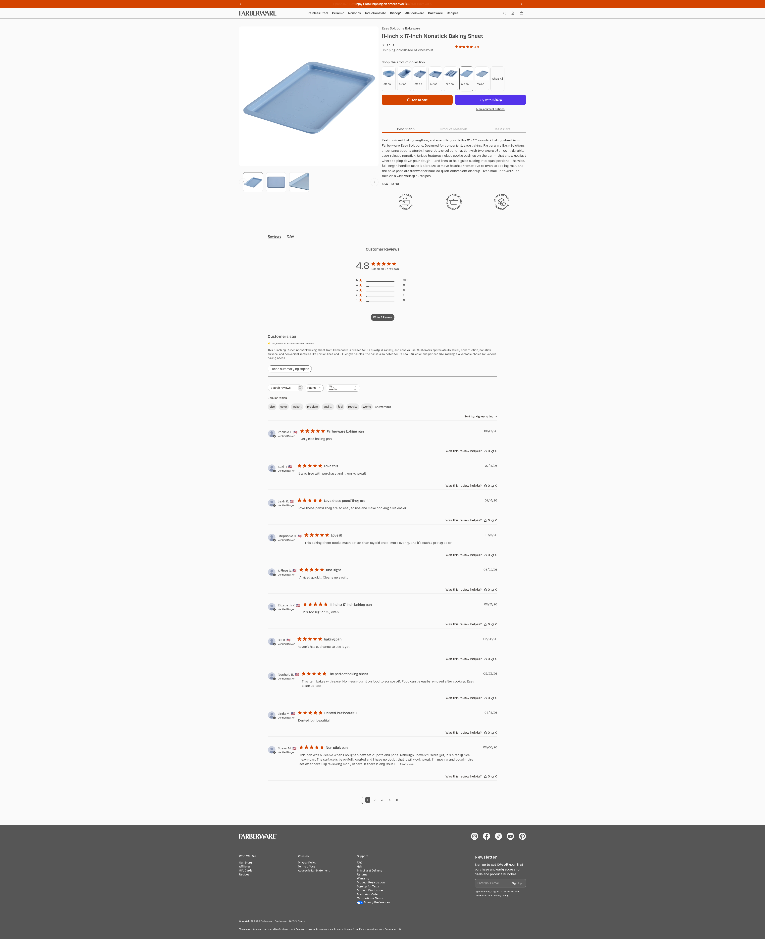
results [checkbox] (352, 406)
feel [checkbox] (340, 406)
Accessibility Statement (314, 870)
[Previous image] (243, 182)
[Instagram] (474, 836)
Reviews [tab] (274, 236)
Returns (362, 874)
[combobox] (314, 388)
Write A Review (382, 317)
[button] (382, 354)
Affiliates (245, 866)
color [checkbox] (283, 406)
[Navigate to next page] (383, 803)
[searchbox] (282, 388)
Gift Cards (245, 870)
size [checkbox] (272, 406)
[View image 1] (253, 182)
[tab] (406, 129)
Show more (383, 407)
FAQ (359, 862)
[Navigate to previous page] (383, 796)
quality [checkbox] (328, 406)
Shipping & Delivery (369, 870)
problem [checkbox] (312, 406)
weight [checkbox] (297, 406)
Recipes (244, 874)
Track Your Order (368, 894)
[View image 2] (276, 182)
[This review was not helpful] (492, 451)
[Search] (504, 13)
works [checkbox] (367, 406)
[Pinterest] (522, 836)
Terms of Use (306, 866)
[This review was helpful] (485, 451)
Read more (407, 764)
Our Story (245, 862)
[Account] (512, 13)
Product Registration (371, 882)
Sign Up (516, 883)
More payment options (490, 109)
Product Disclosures (370, 890)
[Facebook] (486, 836)
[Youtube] (510, 836)
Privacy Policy (307, 862)
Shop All (497, 78)
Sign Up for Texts (368, 886)
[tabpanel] (454, 162)
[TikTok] (498, 836)
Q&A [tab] (290, 236)
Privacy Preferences (377, 902)
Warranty (363, 878)
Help (360, 866)
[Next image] (375, 182)
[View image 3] (299, 182)
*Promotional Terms (370, 898)
